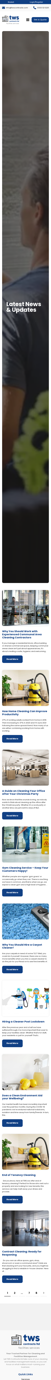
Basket (11, 2)
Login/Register (36, 2)
